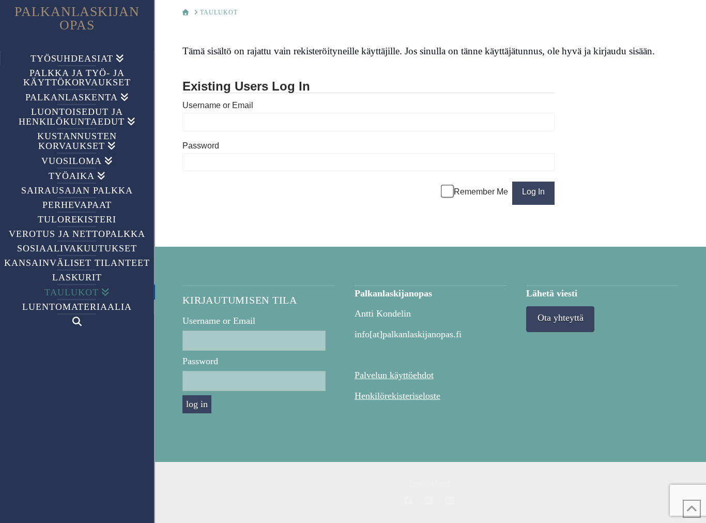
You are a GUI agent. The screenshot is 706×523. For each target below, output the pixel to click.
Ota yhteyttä (561, 317)
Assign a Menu (430, 484)
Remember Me (481, 191)
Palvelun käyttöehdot (394, 375)
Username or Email (217, 105)
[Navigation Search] (77, 321)
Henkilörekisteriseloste (397, 396)
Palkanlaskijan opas (77, 18)
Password (200, 145)
